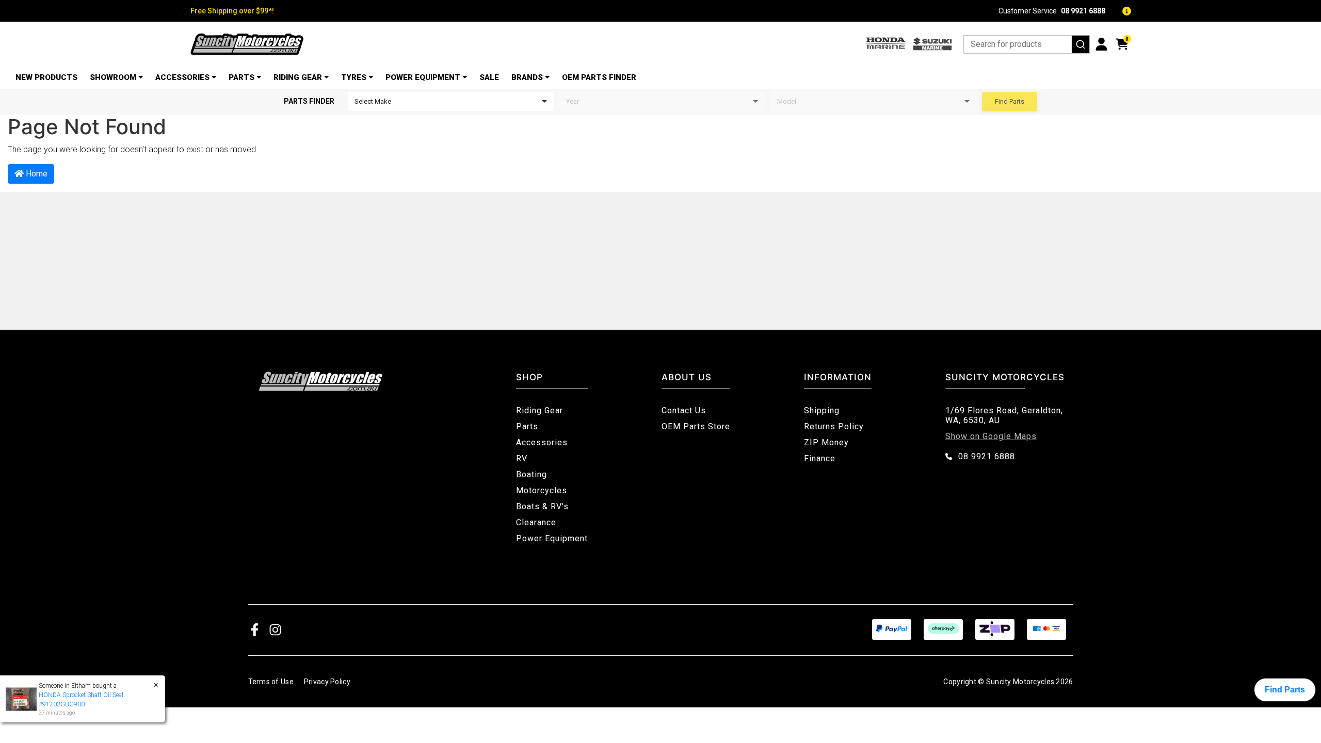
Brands (527, 77)
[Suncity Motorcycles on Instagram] (275, 629)
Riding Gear (297, 77)
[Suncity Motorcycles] (247, 44)
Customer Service (1051, 11)
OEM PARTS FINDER (599, 77)
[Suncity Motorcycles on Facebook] (254, 629)
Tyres (353, 77)
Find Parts (1009, 101)
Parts (241, 77)
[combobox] (1026, 44)
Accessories (182, 77)
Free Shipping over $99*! (232, 11)
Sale (489, 77)
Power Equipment (422, 77)
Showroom (113, 77)
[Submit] (1080, 44)
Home (35, 174)
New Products (46, 77)
